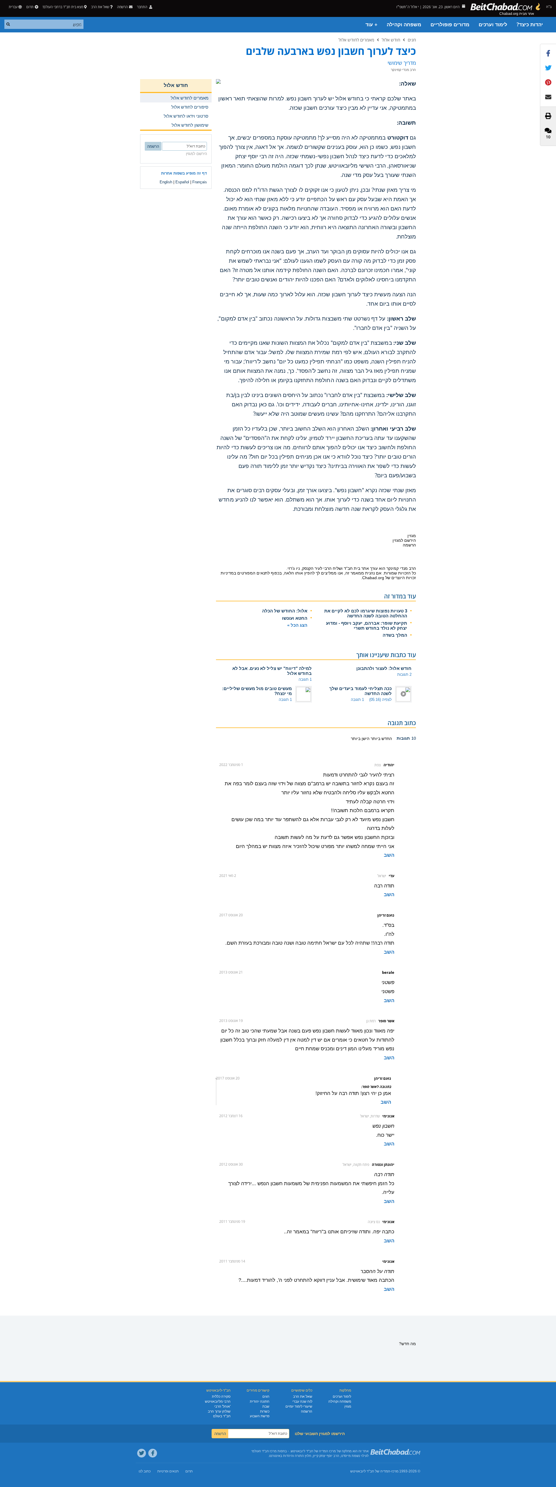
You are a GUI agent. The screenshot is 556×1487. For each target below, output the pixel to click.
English (166, 182)
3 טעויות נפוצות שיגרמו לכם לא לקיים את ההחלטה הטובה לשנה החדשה (365, 613)
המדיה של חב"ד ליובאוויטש (370, 1471)
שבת (265, 1406)
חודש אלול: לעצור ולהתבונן (384, 668)
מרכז (394, 1471)
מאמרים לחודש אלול (356, 40)
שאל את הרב (100, 6)
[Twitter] (141, 1453)
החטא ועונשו (294, 618)
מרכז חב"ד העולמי (264, 1451)
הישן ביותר (360, 738)
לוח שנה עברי (302, 1401)
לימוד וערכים (493, 24)
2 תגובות (404, 674)
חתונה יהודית (259, 1401)
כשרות (264, 1411)
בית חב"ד (352, 568)
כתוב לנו (145, 1471)
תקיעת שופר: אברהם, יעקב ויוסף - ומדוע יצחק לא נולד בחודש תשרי (366, 626)
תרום (30, 6)
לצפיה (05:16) (380, 699)
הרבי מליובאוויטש (218, 1401)
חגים (412, 40)
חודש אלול (391, 40)
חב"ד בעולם (222, 1416)
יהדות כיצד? (530, 24)
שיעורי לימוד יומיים (298, 1406)
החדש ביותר (380, 738)
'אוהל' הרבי (222, 1406)
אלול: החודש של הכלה (284, 610)
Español (182, 182)
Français (199, 182)
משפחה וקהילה (404, 24)
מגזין (347, 1406)
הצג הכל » (297, 625)
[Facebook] (152, 1453)
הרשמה (306, 1411)
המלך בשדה (395, 635)
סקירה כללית (221, 1396)
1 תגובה (305, 679)
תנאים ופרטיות (168, 1471)
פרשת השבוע (259, 1416)
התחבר (142, 6)
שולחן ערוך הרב (219, 1411)
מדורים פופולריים (449, 24)
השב (389, 855)
